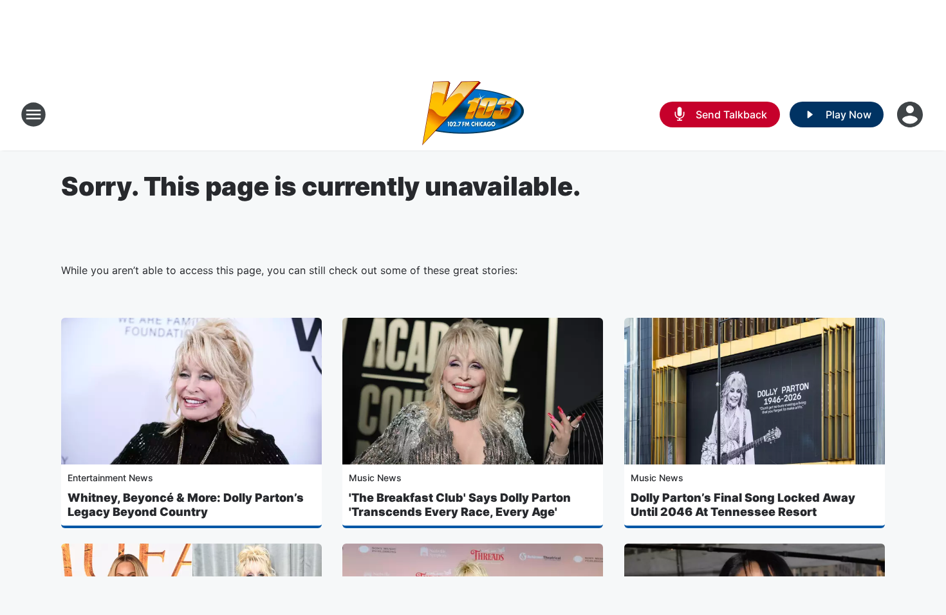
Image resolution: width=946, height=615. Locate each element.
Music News (375, 477)
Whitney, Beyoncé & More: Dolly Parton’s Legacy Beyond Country (186, 505)
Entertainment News (110, 477)
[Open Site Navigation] (33, 114)
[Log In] (911, 114)
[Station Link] (473, 114)
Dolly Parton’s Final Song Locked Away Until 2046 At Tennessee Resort (743, 505)
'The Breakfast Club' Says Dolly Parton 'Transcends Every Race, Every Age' (460, 505)
